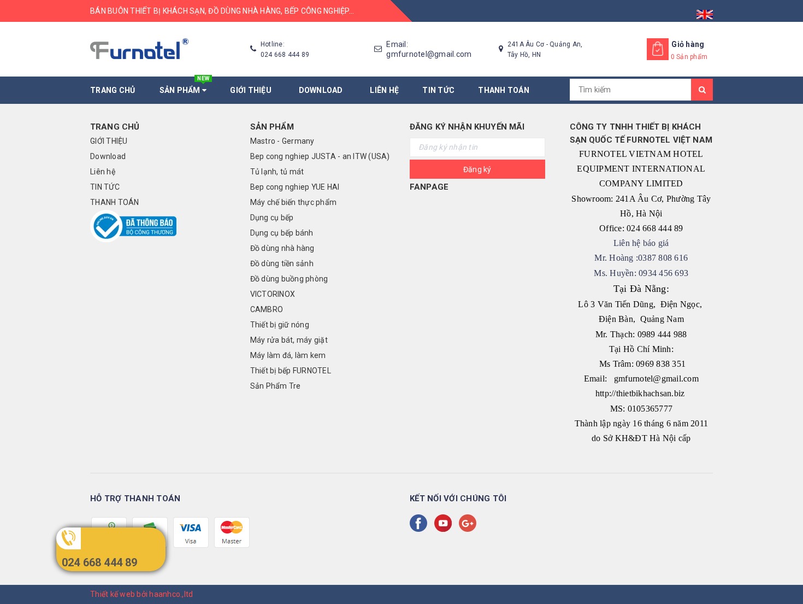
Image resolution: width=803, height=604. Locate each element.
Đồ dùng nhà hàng (282, 248)
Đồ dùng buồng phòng (289, 278)
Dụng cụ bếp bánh (282, 232)
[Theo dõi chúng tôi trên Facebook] (421, 523)
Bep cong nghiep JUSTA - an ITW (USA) (320, 156)
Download (323, 90)
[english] (704, 11)
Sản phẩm (185, 86)
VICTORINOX (273, 294)
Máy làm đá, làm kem (288, 355)
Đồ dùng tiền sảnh (282, 263)
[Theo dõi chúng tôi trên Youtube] (445, 523)
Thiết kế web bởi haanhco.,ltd (141, 594)
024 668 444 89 (100, 562)
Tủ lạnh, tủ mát (277, 171)
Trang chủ (112, 90)
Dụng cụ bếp (272, 217)
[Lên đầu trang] (784, 571)
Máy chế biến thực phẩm (293, 202)
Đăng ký (477, 169)
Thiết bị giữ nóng (279, 324)
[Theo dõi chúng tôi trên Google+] (470, 523)
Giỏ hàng (687, 44)
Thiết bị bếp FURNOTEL (290, 370)
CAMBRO (267, 309)
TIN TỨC (438, 90)
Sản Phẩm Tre (275, 386)
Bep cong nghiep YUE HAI (295, 187)
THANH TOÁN (503, 90)
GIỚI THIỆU (252, 90)
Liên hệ (384, 90)
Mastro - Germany (282, 141)
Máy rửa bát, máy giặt (289, 340)
